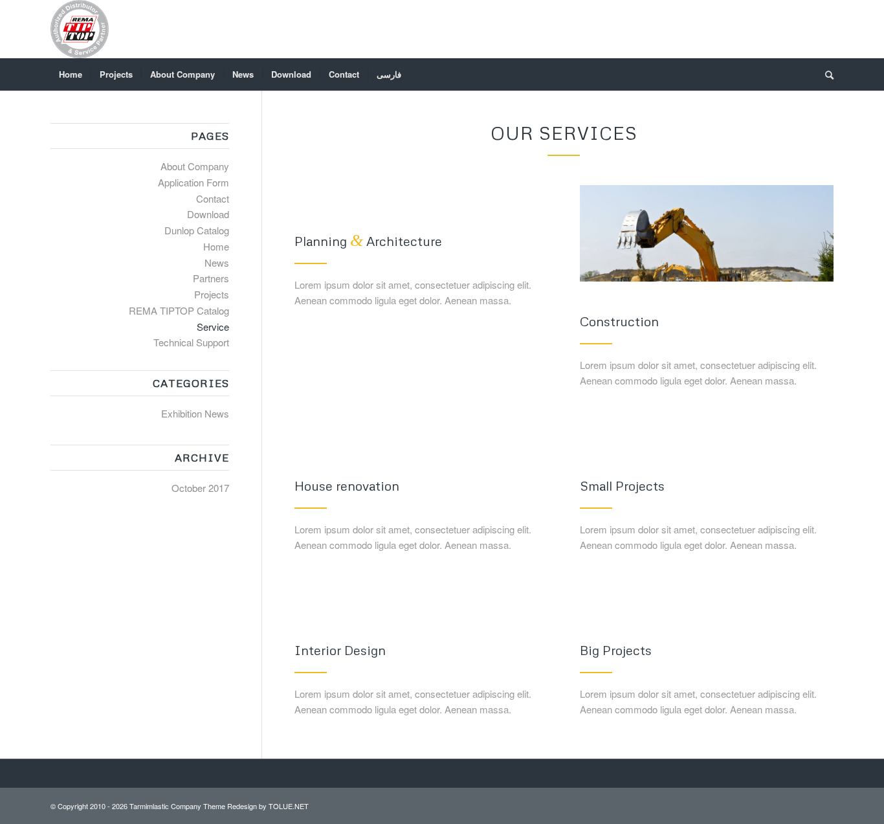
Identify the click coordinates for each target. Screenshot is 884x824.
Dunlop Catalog (196, 230)
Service (213, 326)
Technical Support (191, 342)
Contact (212, 198)
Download (208, 214)
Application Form (193, 182)
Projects (211, 294)
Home (216, 246)
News (216, 262)
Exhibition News (195, 413)
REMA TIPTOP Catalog (179, 310)
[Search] (825, 74)
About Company (194, 166)
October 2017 (200, 488)
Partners (211, 278)
